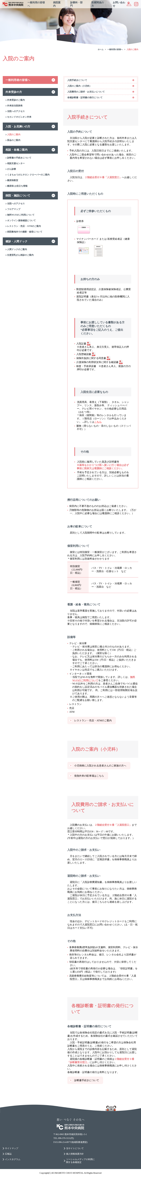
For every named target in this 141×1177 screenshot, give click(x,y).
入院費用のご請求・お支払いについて (86, 92)
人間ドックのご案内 (17, 249)
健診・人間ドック (17, 241)
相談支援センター (16, 163)
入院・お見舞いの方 (18, 126)
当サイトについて (75, 1148)
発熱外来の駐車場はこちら (89, 775)
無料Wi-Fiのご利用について (21, 215)
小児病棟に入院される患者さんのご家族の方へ (100, 765)
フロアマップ (13, 209)
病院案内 (57, 4)
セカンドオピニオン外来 (19, 117)
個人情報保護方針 (75, 1154)
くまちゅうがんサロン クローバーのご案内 (28, 174)
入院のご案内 (132, 49)
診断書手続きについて (86, 1080)
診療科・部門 (76, 4)
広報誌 (8, 1154)
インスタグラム (12, 1159)
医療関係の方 (97, 4)
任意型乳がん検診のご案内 (20, 255)
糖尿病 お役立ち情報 (17, 186)
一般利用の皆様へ (36, 4)
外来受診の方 (14, 91)
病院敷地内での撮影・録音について (24, 232)
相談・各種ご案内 (17, 149)
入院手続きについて (77, 80)
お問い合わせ (119, 4)
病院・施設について (18, 195)
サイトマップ (11, 1148)
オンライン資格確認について (21, 220)
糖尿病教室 (12, 180)
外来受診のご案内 (16, 100)
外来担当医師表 (15, 105)
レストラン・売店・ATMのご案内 (24, 226)
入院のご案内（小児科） (79, 86)
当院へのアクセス (16, 111)
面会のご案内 (13, 140)
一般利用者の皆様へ (18, 79)
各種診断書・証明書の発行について (85, 97)
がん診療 (11, 169)
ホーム (101, 49)
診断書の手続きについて (19, 158)
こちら (98, 421)
